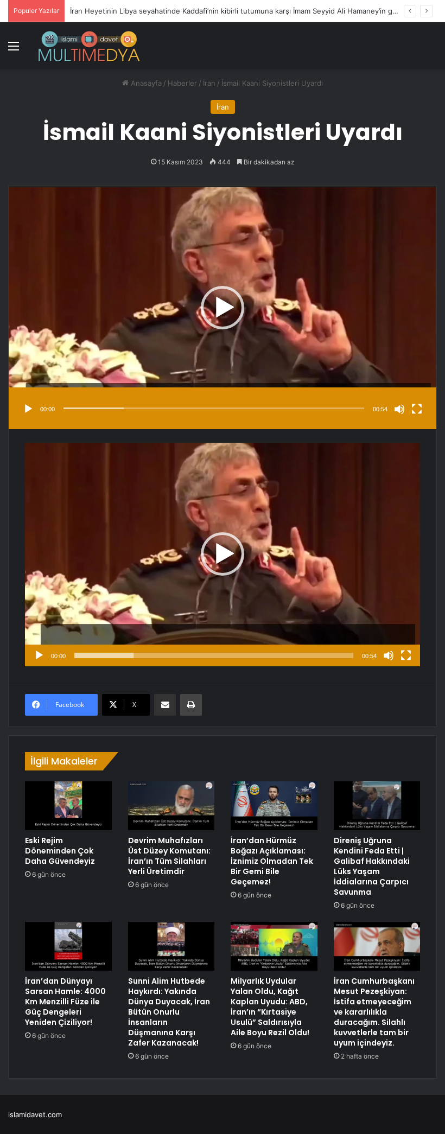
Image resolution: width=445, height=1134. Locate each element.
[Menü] (13, 49)
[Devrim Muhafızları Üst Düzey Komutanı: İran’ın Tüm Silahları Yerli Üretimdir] (171, 805)
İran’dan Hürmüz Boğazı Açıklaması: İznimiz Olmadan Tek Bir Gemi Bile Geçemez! (272, 861)
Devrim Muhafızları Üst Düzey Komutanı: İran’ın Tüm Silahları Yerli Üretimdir (169, 856)
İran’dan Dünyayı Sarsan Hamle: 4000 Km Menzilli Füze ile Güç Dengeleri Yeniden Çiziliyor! (65, 1002)
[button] (222, 307)
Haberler (182, 83)
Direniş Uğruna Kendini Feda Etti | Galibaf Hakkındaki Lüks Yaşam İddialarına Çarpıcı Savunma (372, 866)
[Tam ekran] (416, 409)
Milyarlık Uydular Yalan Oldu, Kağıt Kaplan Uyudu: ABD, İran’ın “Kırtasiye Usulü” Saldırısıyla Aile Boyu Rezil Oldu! (270, 1007)
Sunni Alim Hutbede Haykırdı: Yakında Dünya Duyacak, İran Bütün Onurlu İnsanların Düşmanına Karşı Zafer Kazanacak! (169, 1012)
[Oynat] (28, 409)
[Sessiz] (399, 409)
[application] (222, 307)
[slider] (213, 408)
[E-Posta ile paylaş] (165, 705)
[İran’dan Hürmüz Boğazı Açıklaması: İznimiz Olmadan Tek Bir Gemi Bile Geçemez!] (274, 805)
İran (209, 83)
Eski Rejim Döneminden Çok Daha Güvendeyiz (60, 851)
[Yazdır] (191, 705)
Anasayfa (145, 83)
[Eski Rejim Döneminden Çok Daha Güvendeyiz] (68, 805)
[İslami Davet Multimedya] (89, 46)
